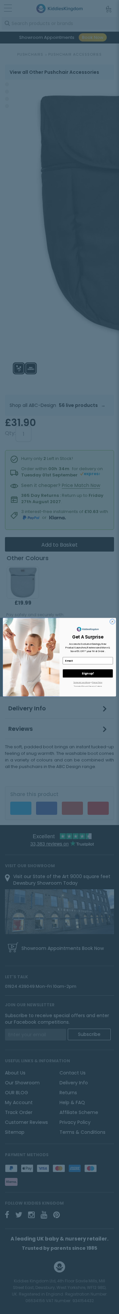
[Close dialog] (112, 621)
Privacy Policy (97, 682)
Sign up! (88, 673)
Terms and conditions (81, 682)
